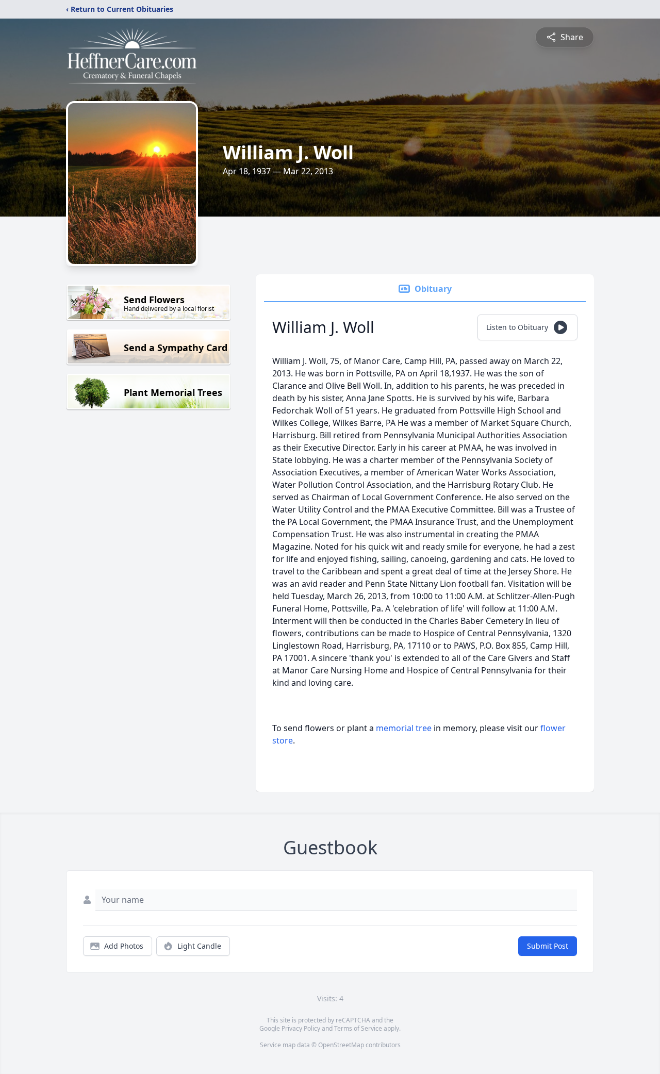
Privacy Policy (301, 1028)
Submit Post (547, 946)
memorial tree (404, 728)
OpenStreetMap (341, 1044)
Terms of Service (358, 1028)
